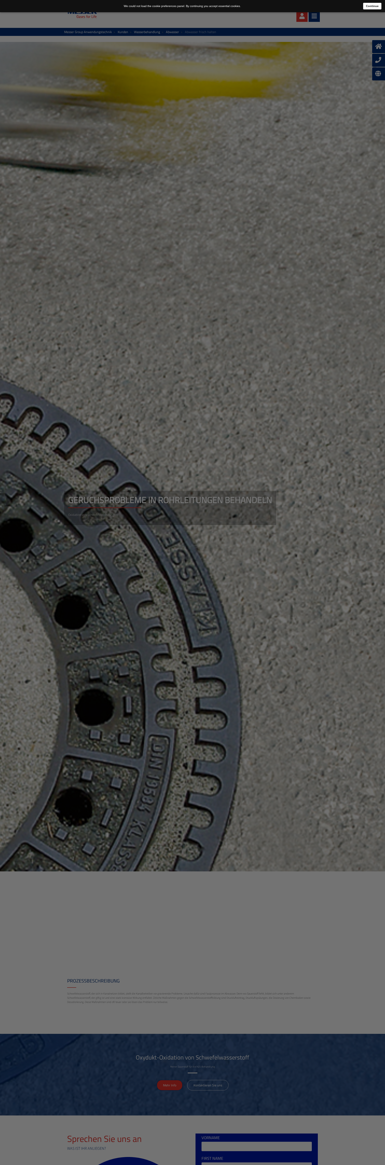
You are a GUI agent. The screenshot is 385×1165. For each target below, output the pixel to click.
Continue (372, 6)
